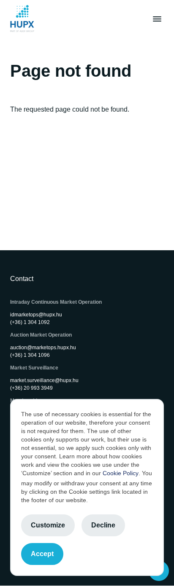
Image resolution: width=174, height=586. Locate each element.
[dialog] (87, 487)
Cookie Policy (121, 473)
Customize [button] (48, 525)
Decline (103, 525)
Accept (42, 553)
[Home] (22, 18)
